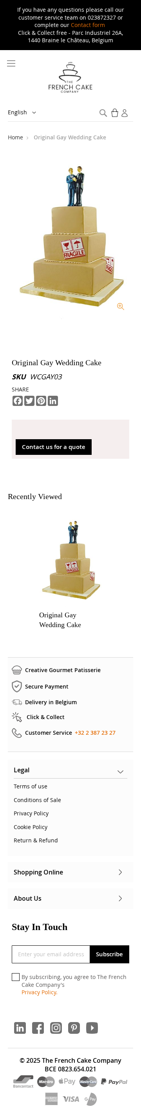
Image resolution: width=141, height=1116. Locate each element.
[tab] (70, 772)
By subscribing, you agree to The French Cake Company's (74, 984)
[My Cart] (115, 112)
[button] (27, 112)
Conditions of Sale (37, 800)
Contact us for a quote (53, 447)
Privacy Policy (31, 813)
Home (16, 137)
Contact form (88, 25)
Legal (21, 770)
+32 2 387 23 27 (95, 732)
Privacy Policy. (40, 992)
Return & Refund (36, 840)
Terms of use (30, 786)
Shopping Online (38, 872)
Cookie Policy (30, 827)
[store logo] (70, 78)
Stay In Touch (39, 927)
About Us (28, 898)
